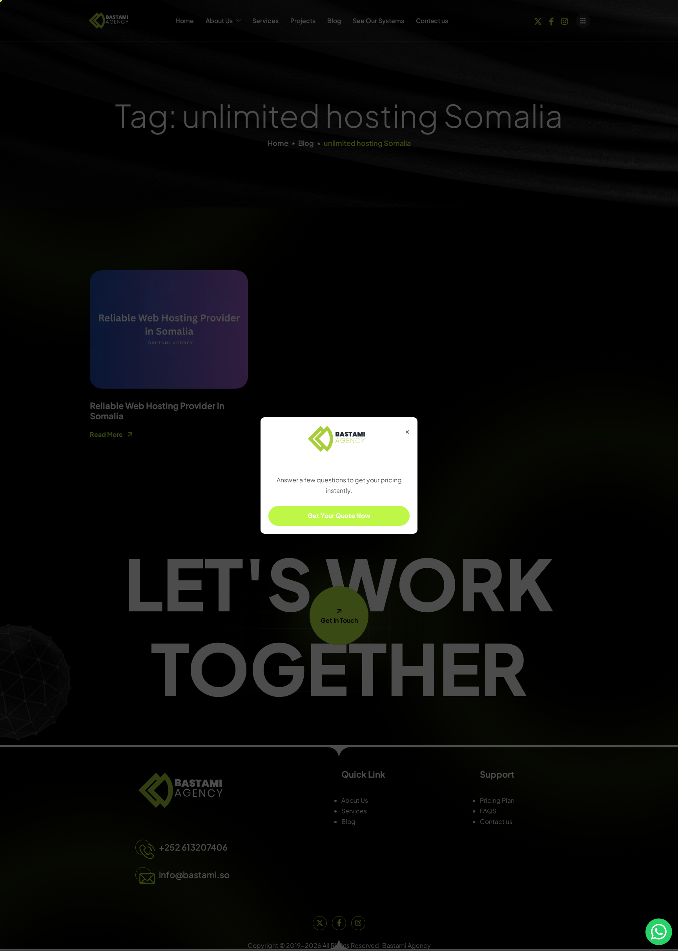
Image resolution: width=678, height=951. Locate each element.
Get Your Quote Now (339, 515)
